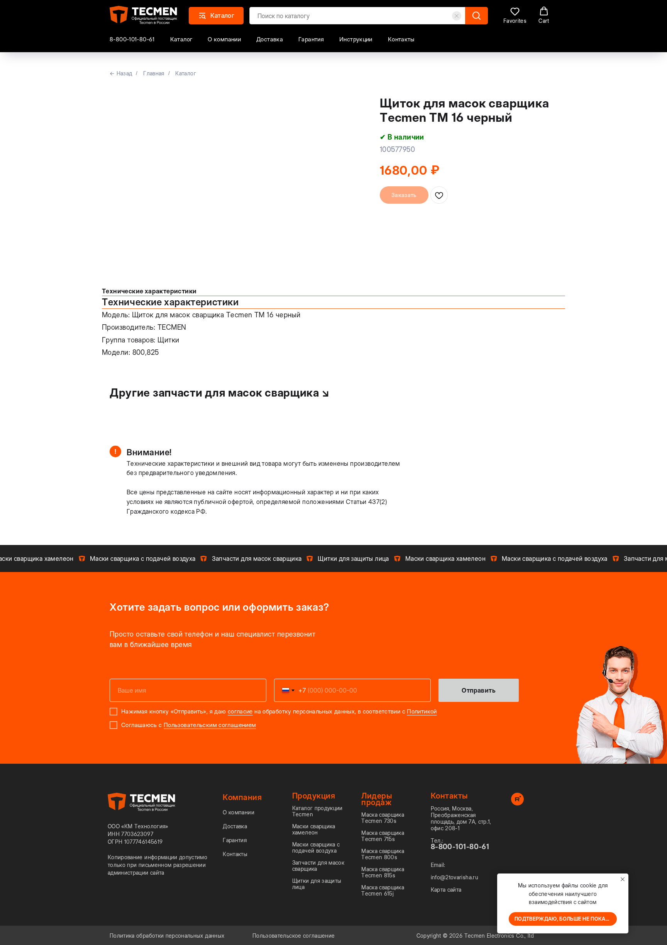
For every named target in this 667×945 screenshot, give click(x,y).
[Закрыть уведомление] (622, 879)
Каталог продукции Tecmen (317, 811)
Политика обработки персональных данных (167, 935)
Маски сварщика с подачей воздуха (316, 847)
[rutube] (517, 803)
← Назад (121, 73)
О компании (224, 39)
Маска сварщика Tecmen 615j (382, 890)
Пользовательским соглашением (210, 725)
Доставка (269, 39)
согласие (240, 711)
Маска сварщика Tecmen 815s (382, 872)
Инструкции (355, 39)
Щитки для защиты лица (317, 884)
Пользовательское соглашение (293, 935)
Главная (153, 73)
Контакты (401, 39)
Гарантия (311, 39)
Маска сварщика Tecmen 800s (382, 854)
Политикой (422, 711)
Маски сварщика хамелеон (313, 829)
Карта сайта (446, 890)
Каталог (181, 39)
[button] (514, 15)
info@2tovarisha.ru (454, 877)
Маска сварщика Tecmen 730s (382, 818)
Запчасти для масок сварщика (318, 866)
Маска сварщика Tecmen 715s (382, 836)
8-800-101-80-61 (132, 39)
